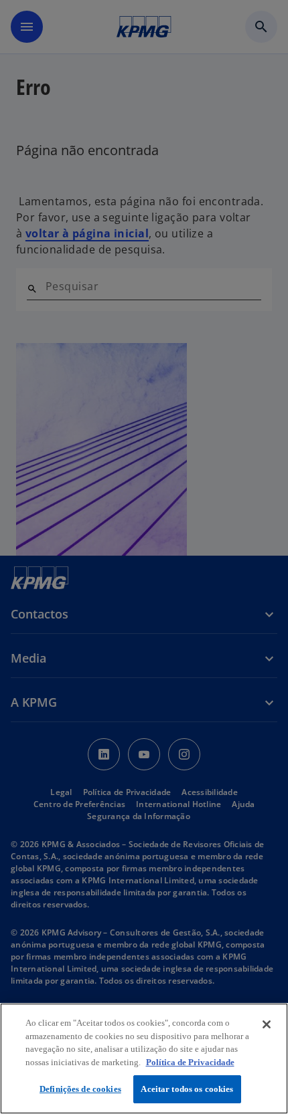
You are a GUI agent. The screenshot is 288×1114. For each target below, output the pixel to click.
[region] (144, 1058)
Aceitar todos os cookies (187, 1089)
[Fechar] (266, 1024)
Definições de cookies (80, 1089)
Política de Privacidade (190, 1062)
